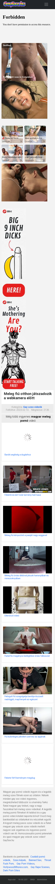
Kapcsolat (11, 880)
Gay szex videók (32, 407)
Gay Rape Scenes (40, 867)
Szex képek (19, 860)
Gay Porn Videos (26, 863)
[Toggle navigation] (46, 4)
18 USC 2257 (23, 880)
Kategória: (17, 407)
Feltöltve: (11, 409)
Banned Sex (35, 860)
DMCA (32, 880)
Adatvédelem (42, 880)
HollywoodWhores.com (15, 867)
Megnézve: (37, 409)
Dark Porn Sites (11, 870)
